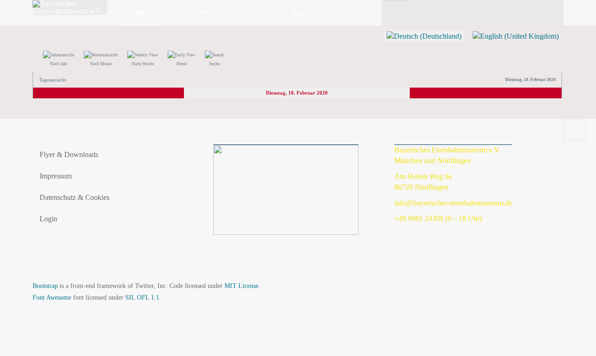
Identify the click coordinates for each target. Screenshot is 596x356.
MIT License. (242, 285)
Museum (191, 13)
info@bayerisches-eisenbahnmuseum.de (453, 203)
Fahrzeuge (250, 13)
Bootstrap (45, 285)
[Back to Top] (574, 129)
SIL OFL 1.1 (142, 297)
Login (48, 219)
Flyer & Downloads (69, 154)
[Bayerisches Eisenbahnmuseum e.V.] (70, 7)
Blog (303, 13)
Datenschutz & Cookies (74, 197)
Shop (343, 13)
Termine (138, 13)
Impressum (56, 176)
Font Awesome (52, 297)
